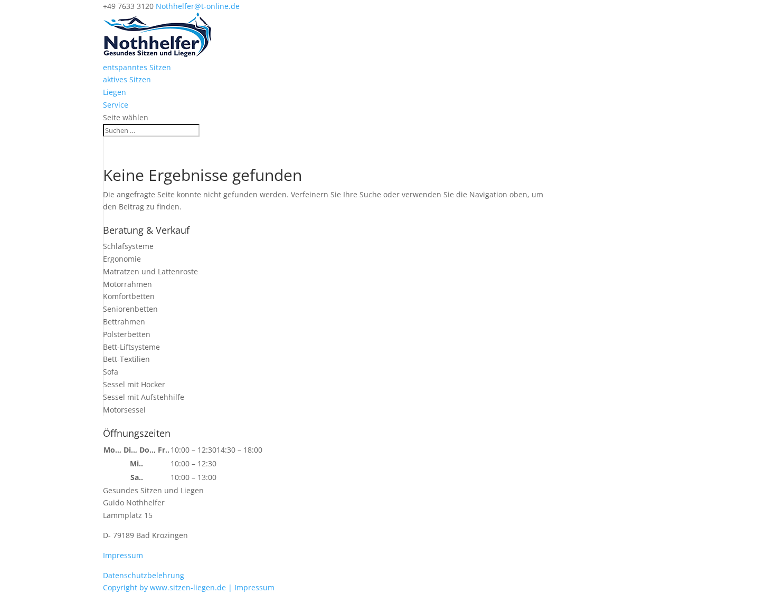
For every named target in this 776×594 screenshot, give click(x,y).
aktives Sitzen (127, 79)
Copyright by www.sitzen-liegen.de (165, 587)
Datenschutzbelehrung (143, 575)
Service (115, 105)
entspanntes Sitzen (137, 67)
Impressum (123, 555)
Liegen (114, 92)
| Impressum (251, 587)
